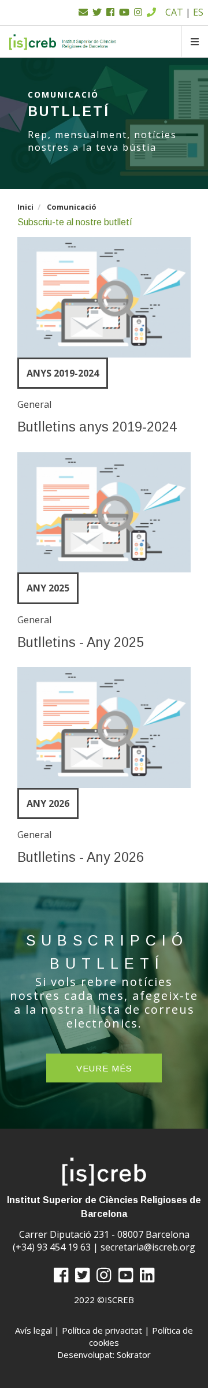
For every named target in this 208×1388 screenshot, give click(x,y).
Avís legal (33, 1330)
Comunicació (71, 207)
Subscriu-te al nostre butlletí (74, 222)
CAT (174, 12)
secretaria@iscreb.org (148, 1247)
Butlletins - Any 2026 (80, 857)
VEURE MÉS (104, 1068)
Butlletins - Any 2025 (80, 642)
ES (198, 12)
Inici (25, 207)
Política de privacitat (102, 1330)
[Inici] (63, 42)
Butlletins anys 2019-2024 (97, 426)
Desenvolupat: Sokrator (104, 1354)
